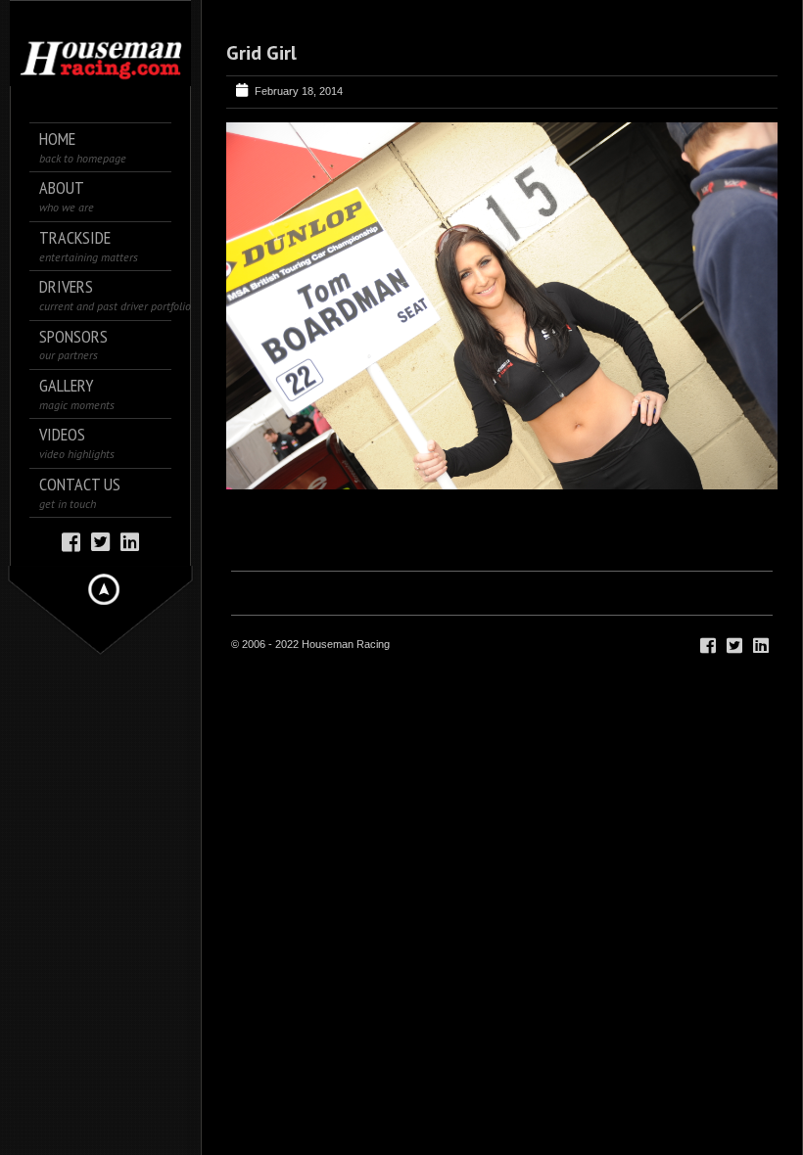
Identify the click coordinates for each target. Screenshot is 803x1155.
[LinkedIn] (130, 541)
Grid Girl (261, 53)
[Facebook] (71, 541)
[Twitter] (100, 541)
